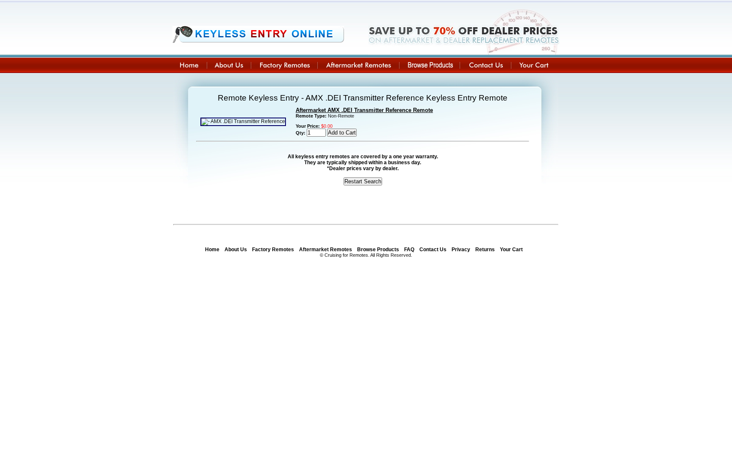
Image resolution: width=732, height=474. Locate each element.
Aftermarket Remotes (325, 249)
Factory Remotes (273, 249)
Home (212, 249)
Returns (485, 249)
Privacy (461, 249)
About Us (236, 249)
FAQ (409, 249)
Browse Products (378, 249)
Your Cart (511, 249)
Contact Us (432, 249)
